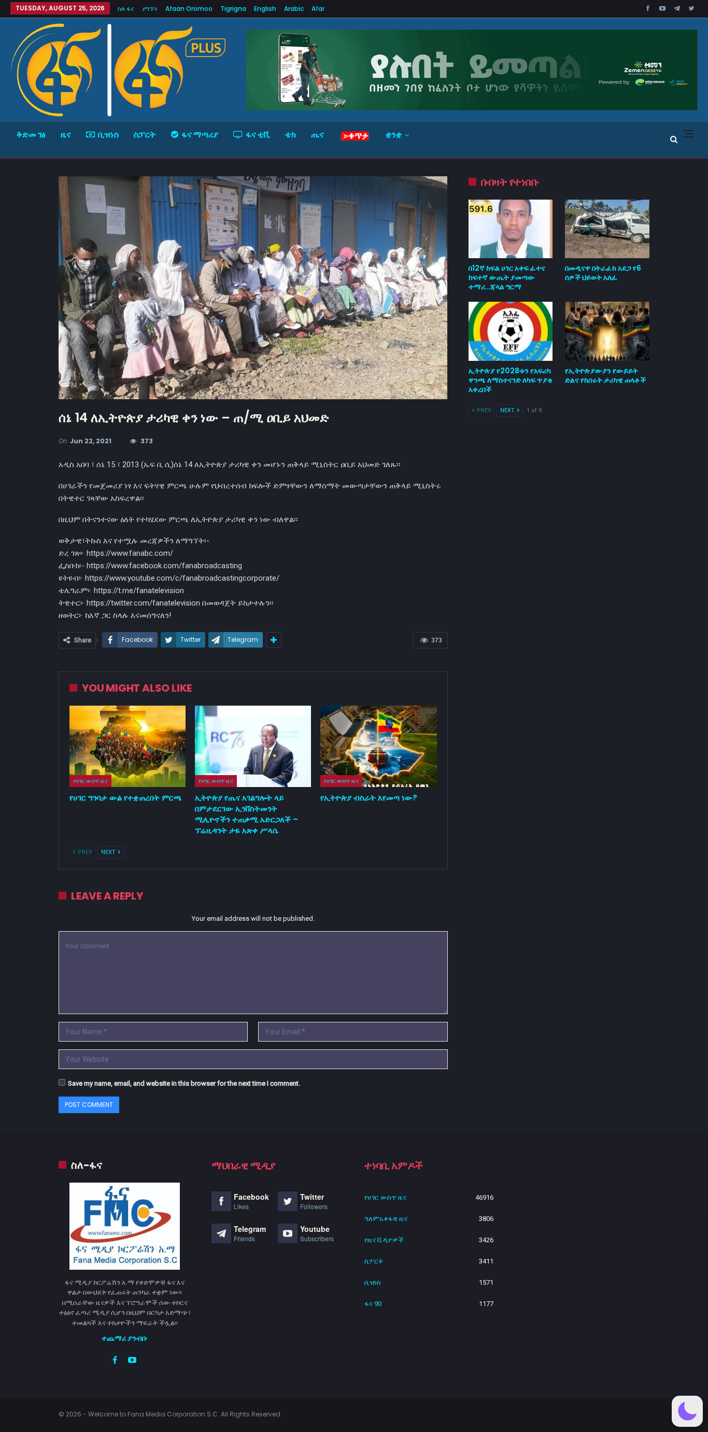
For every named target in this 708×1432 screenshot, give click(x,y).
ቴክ (290, 135)
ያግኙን (150, 8)
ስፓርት (145, 135)
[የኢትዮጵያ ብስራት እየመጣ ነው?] (378, 746)
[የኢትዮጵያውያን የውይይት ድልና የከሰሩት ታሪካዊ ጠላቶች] (607, 331)
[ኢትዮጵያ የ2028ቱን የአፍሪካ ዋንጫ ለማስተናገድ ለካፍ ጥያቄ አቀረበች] (511, 331)
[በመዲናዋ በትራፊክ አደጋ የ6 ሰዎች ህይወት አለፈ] (607, 229)
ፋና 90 (372, 1304)
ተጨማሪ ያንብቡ (125, 1338)
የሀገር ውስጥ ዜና (90, 781)
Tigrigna (233, 8)
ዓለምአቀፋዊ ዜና (385, 1219)
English (265, 8)
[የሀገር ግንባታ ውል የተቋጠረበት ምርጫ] (127, 746)
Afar (317, 8)
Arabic (294, 8)
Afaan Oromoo (189, 8)
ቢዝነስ (108, 135)
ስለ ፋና (126, 8)
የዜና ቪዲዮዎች (384, 1240)
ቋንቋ (394, 135)
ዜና (66, 135)
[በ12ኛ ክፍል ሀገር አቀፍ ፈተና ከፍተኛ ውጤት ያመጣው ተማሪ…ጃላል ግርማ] (511, 229)
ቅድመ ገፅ (31, 135)
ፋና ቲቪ (258, 135)
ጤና (317, 135)
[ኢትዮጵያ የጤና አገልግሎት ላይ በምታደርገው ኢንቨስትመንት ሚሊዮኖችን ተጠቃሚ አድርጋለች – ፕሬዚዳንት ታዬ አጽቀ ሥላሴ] (253, 746)
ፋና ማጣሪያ (199, 135)
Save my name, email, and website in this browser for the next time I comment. (184, 1083)
